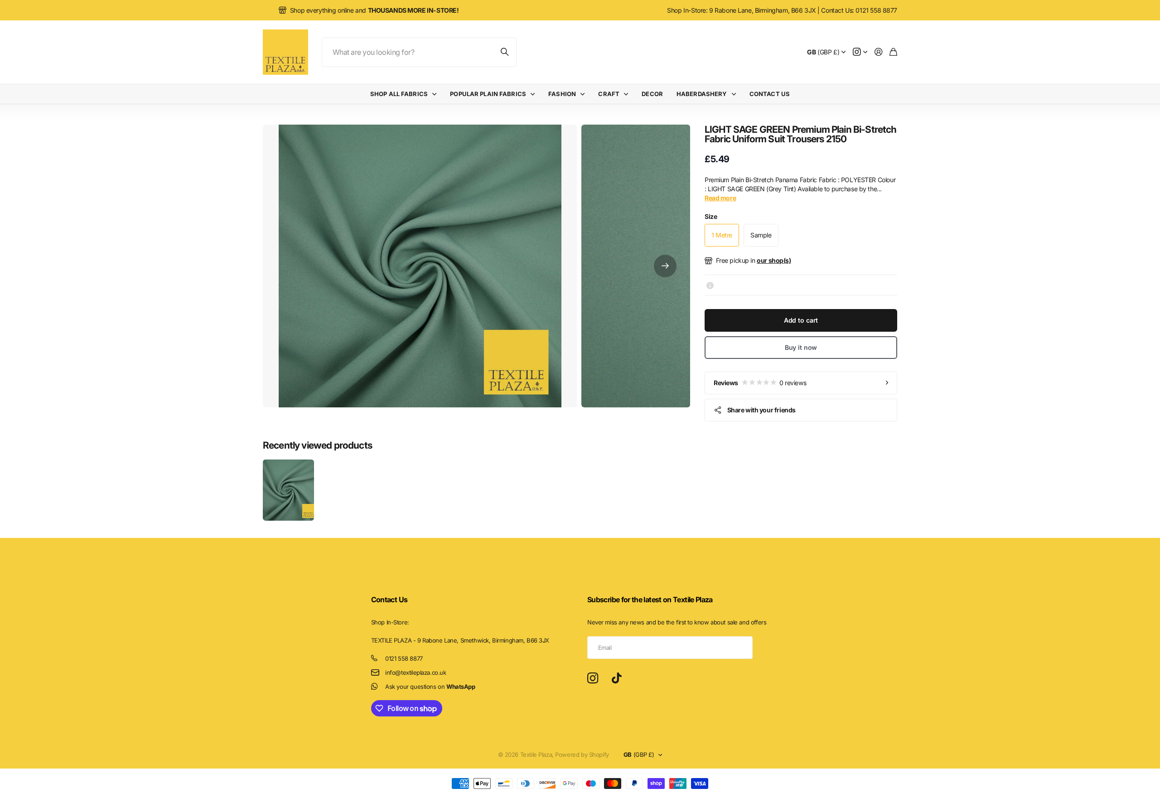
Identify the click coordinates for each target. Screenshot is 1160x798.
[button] (665, 266)
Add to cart (801, 320)
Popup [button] (710, 285)
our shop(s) (774, 260)
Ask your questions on (430, 686)
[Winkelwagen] (893, 52)
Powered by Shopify (582, 754)
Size (711, 216)
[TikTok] (616, 678)
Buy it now (801, 347)
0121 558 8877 (404, 658)
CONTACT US (769, 93)
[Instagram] (592, 678)
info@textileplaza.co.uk (415, 672)
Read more (720, 198)
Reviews (760, 383)
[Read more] (860, 52)
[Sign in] (879, 52)
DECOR (652, 93)
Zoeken (505, 52)
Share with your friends (761, 410)
